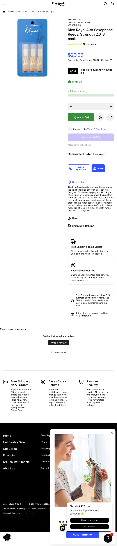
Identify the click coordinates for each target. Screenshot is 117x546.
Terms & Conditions (96, 129)
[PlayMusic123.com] (58, 3)
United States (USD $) (12, 504)
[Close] (111, 433)
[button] (112, 3)
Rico (78, 25)
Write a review (58, 342)
